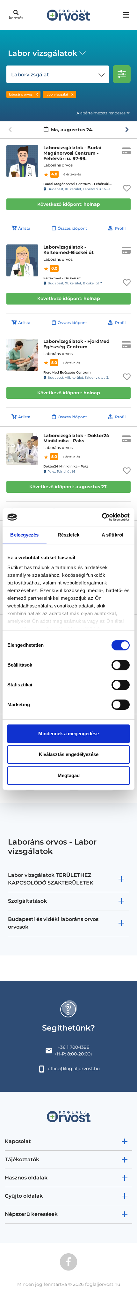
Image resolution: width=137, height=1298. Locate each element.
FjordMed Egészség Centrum (67, 372)
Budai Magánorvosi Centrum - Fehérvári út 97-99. (83, 184)
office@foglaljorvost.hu (74, 1068)
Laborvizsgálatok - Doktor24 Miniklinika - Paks (76, 438)
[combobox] (45, 54)
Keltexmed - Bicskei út (62, 278)
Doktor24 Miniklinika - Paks (65, 466)
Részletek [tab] (69, 534)
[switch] (121, 665)
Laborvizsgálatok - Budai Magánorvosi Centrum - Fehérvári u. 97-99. (72, 153)
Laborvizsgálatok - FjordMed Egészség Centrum (76, 344)
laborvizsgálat (57, 94)
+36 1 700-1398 (74, 1047)
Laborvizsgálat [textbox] (30, 75)
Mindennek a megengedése (68, 733)
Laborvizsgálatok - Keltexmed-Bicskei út (68, 249)
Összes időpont (72, 228)
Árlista (24, 228)
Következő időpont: (68, 204)
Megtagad (69, 775)
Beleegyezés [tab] (24, 534)
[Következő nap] (127, 130)
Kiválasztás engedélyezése (68, 754)
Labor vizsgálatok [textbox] (42, 53)
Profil (120, 228)
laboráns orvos (20, 94)
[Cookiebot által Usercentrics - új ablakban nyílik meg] (102, 517)
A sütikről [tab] (112, 534)
